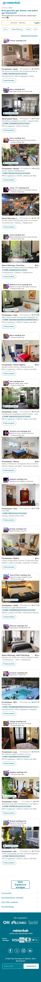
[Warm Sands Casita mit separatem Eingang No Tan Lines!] (35, 310)
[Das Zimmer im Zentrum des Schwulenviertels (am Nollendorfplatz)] (35, 64)
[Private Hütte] (35, 697)
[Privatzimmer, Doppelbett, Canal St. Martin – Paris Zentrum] (35, 407)
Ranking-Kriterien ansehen (29, 35)
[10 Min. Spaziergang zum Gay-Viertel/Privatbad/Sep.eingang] (35, 847)
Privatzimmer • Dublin (10, 605)
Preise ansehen (8, 80)
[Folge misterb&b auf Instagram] (24, 950)
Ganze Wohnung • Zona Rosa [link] (13, 265)
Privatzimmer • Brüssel (10, 169)
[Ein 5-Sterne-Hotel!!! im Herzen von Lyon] (35, 747)
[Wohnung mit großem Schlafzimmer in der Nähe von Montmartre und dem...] (35, 797)
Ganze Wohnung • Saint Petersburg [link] (15, 655)
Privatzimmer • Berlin (10, 69)
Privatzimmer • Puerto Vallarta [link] (13, 365)
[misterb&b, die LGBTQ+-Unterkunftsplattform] (11, 2)
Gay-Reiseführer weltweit (12, 897)
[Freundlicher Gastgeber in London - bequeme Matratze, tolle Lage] (35, 114)
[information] (8, 40)
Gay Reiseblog (7, 906)
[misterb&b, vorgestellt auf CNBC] (19, 922)
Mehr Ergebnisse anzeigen (20, 885)
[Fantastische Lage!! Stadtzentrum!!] (35, 601)
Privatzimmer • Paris (9, 412)
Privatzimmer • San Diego (10, 851)
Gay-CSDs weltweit (9, 902)
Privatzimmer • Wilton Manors (10, 702)
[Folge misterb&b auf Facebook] (10, 950)
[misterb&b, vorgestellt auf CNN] (6, 922)
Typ (4, 29)
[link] (20, 74)
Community (6, 893)
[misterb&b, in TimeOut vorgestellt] (33, 922)
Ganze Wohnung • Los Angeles (10, 218)
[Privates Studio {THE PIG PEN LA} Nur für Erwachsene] (35, 213)
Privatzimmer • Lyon (9, 752)
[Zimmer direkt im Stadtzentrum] (35, 164)
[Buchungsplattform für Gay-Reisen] (20, 930)
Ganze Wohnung (17, 29)
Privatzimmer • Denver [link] (10, 461)
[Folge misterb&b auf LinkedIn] (30, 950)
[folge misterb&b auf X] (17, 950)
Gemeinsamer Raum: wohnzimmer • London (10, 119)
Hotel (28, 29)
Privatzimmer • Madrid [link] (10, 558)
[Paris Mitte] (35, 504)
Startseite (4, 8)
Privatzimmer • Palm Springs (10, 315)
